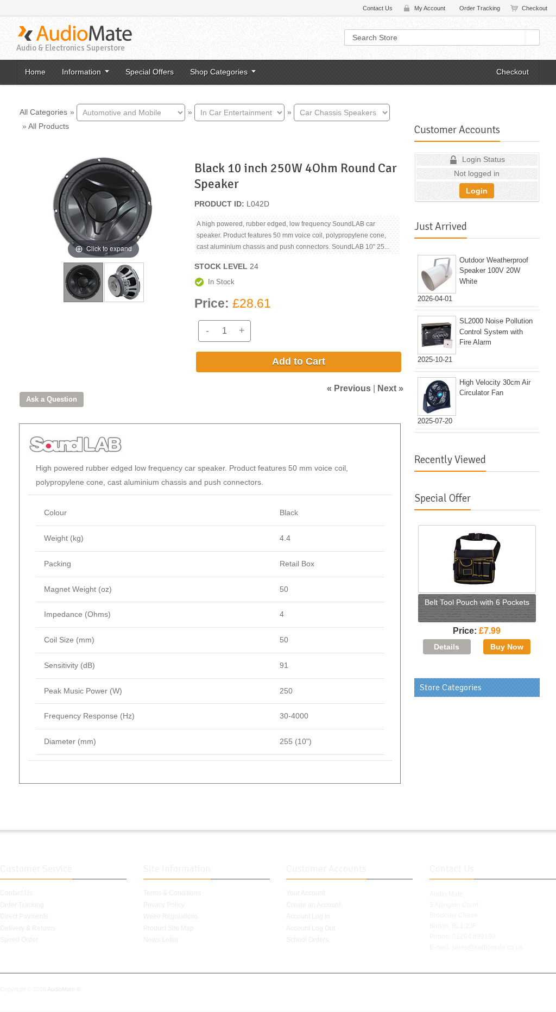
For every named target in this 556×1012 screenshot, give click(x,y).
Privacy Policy (164, 905)
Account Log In (308, 916)
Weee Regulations (170, 916)
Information (81, 71)
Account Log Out (310, 928)
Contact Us (378, 8)
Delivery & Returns (27, 928)
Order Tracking (479, 8)
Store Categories (451, 687)
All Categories (43, 111)
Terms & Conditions (172, 893)
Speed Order (19, 940)
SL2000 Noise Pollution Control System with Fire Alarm (496, 331)
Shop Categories (219, 71)
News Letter (161, 940)
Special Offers (149, 71)
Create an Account (313, 905)
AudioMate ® (64, 989)
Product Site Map (168, 928)
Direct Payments (24, 916)
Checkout (534, 8)
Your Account (305, 893)
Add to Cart (298, 361)
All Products (48, 126)
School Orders (307, 940)
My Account (429, 8)
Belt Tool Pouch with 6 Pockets (477, 602)
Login (477, 190)
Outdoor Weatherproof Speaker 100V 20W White (493, 270)
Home (35, 71)
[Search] (532, 37)
